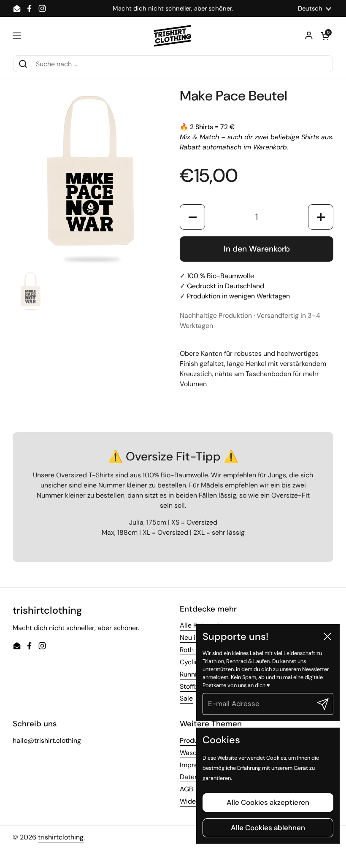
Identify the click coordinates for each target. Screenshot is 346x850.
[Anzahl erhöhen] (320, 217)
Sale (186, 698)
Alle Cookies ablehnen (268, 827)
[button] (324, 35)
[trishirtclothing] (173, 36)
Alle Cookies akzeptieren (268, 802)
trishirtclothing (61, 837)
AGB (186, 789)
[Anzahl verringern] (192, 217)
